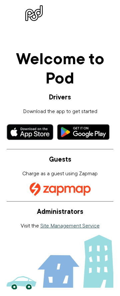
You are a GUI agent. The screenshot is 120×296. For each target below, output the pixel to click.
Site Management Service (70, 225)
